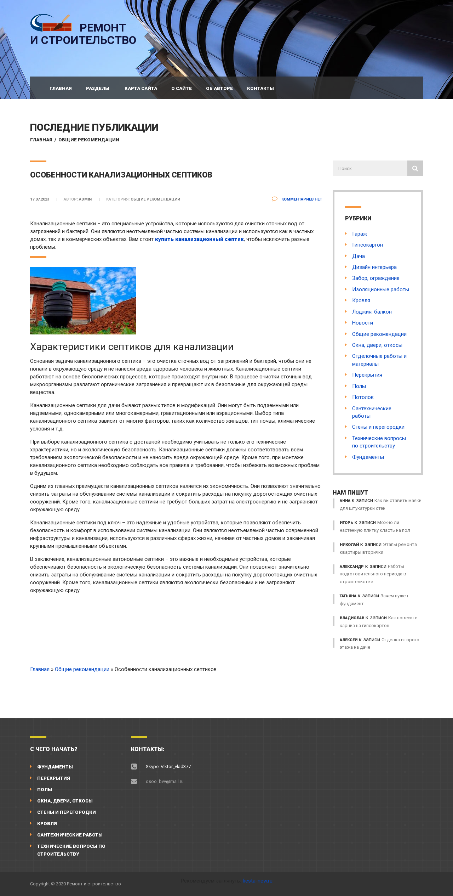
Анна (345, 500)
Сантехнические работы (70, 835)
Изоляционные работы (380, 289)
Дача (358, 256)
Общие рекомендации (88, 139)
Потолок (363, 397)
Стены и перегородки (378, 427)
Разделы (97, 88)
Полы (359, 386)
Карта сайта (141, 88)
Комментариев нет (301, 199)
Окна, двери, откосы (377, 345)
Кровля (361, 300)
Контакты (260, 88)
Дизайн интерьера (374, 267)
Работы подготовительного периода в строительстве (373, 574)
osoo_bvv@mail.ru (165, 781)
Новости (362, 323)
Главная (61, 88)
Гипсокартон (367, 245)
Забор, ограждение (376, 278)
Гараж (359, 234)
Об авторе (219, 88)
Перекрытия (367, 375)
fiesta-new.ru (257, 881)
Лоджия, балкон (372, 312)
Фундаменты (368, 457)
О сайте (181, 88)
